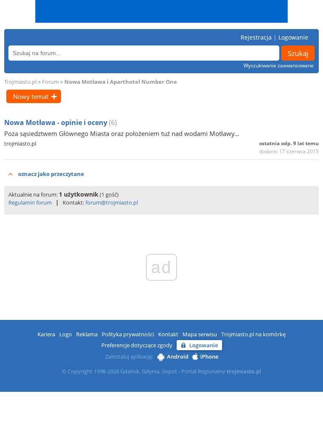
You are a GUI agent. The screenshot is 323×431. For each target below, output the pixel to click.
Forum (50, 81)
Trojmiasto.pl (20, 81)
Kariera (46, 334)
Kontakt (168, 334)
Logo (65, 334)
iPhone (209, 356)
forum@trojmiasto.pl (111, 202)
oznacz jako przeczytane (51, 174)
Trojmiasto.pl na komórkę (253, 334)
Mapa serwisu (200, 334)
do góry (305, 420)
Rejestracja (256, 37)
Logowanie (293, 37)
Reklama (87, 334)
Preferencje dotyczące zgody (136, 345)
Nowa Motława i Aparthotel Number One (120, 81)
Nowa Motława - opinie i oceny (56, 122)
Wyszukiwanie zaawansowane (279, 65)
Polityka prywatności (128, 334)
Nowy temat (30, 96)
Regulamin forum (30, 202)
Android (177, 356)
